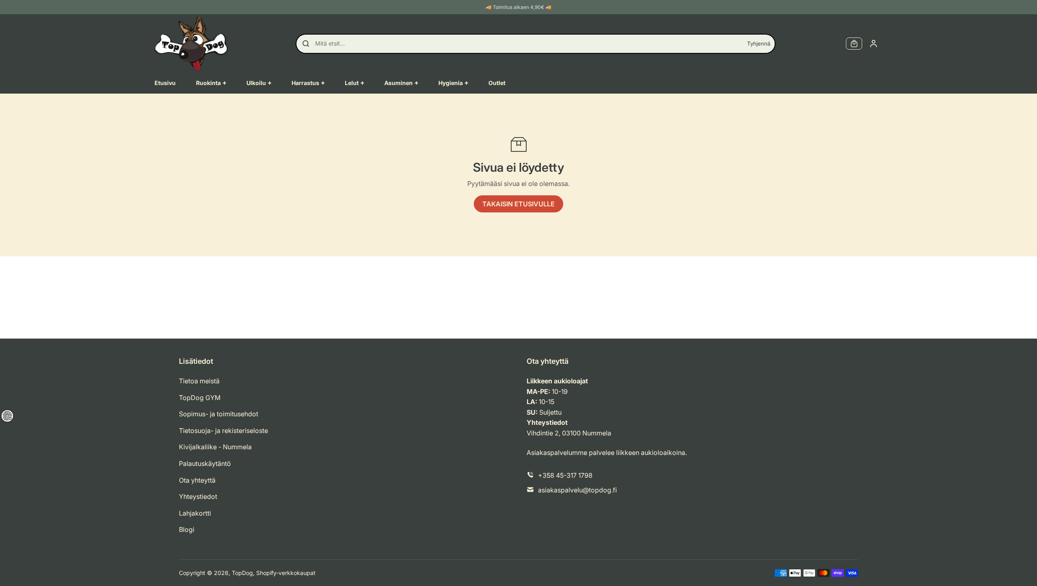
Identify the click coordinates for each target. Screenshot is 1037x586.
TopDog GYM (199, 398)
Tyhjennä (758, 43)
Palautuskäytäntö (205, 463)
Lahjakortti (195, 513)
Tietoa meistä (199, 381)
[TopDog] (191, 43)
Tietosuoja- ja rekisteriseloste (223, 430)
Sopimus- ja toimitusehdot (218, 414)
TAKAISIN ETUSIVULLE (518, 204)
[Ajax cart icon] (854, 43)
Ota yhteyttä (197, 480)
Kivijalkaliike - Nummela (215, 447)
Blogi (186, 529)
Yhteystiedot (198, 496)
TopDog (242, 572)
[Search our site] (306, 43)
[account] (873, 43)
